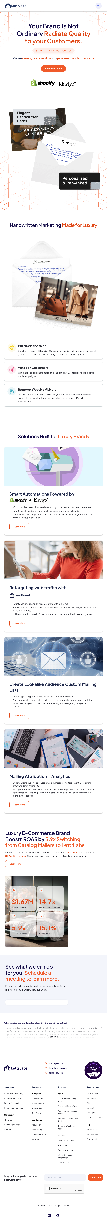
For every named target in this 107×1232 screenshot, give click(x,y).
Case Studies (92, 1093)
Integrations (92, 1113)
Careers (7, 1129)
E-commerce (37, 1098)
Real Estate (36, 1113)
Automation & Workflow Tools (68, 1119)
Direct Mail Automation (13, 1108)
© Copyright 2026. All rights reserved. (53, 1205)
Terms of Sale (92, 1134)
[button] (98, 6)
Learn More (19, 526)
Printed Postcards (11, 1103)
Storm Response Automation (65, 1156)
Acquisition (36, 1125)
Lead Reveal (63, 1162)
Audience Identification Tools (68, 1112)
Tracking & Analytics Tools (66, 1127)
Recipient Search (65, 1150)
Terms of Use (92, 1129)
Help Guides (92, 1098)
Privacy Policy (93, 1139)
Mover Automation (66, 1140)
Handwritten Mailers (12, 1098)
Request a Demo (53, 68)
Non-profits (37, 1108)
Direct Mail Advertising (13, 1093)
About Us (8, 1120)
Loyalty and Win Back (41, 1134)
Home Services (38, 1103)
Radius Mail (62, 1145)
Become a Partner (12, 1124)
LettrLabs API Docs (95, 1117)
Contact (90, 1108)
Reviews (35, 1139)
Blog (89, 1103)
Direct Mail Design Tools (68, 1106)
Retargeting (37, 1129)
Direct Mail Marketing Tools (67, 1099)
